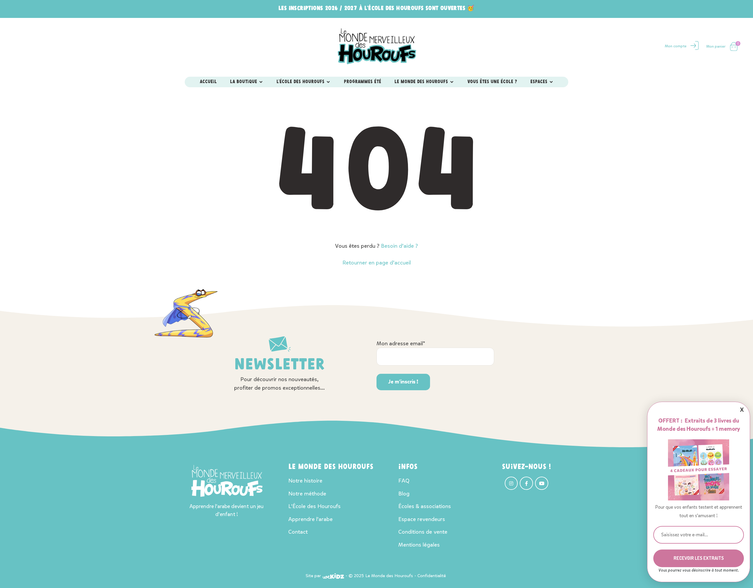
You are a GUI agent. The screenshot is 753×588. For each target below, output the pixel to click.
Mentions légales (419, 544)
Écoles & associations (424, 506)
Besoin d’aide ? (399, 245)
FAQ (403, 480)
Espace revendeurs (421, 519)
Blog (403, 493)
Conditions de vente (422, 531)
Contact (298, 531)
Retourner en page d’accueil (376, 262)
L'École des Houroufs (314, 506)
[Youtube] (541, 483)
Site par (313, 575)
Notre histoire (305, 480)
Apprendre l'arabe (310, 519)
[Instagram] (511, 483)
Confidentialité (431, 575)
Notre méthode (307, 493)
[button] (261, 82)
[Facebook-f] (526, 483)
